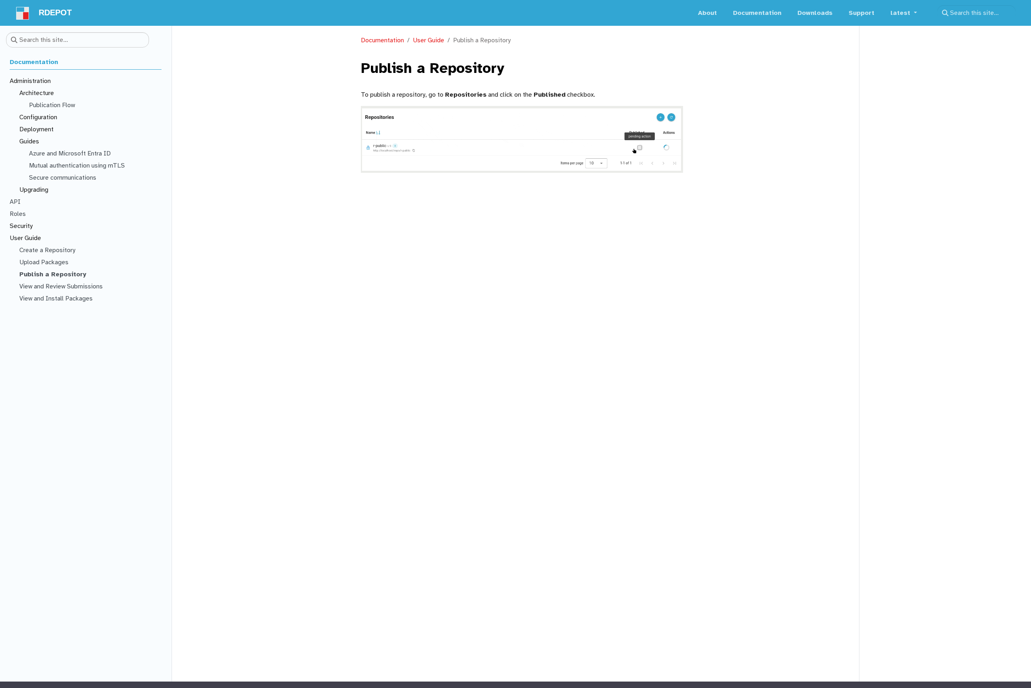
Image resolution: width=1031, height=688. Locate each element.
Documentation (382, 40)
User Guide (428, 40)
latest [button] (901, 13)
